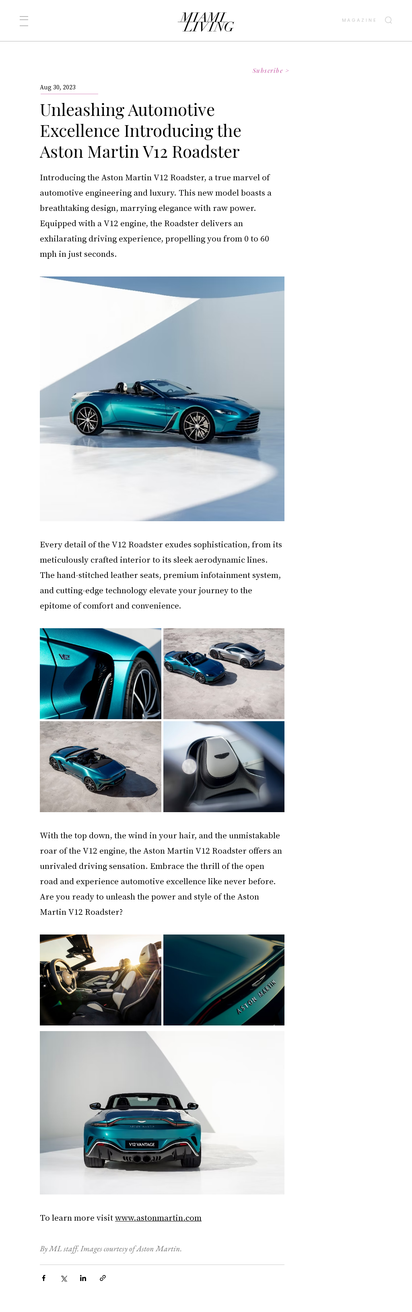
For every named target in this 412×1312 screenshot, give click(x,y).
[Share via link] (103, 1278)
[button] (24, 21)
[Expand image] (100, 673)
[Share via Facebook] (43, 1278)
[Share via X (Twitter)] (63, 1278)
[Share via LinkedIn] (83, 1278)
